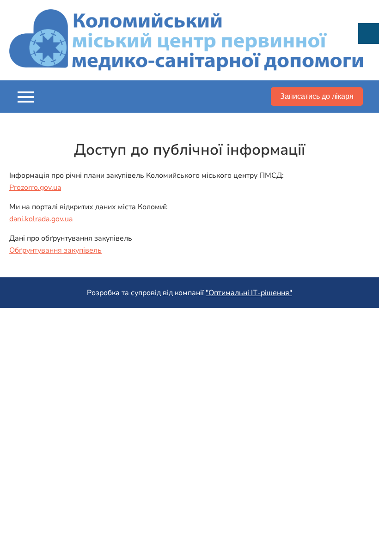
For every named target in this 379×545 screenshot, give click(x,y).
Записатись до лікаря (317, 96)
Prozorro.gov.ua (35, 187)
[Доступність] (368, 33)
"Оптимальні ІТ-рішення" (249, 293)
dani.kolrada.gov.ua (41, 219)
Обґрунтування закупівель (55, 250)
